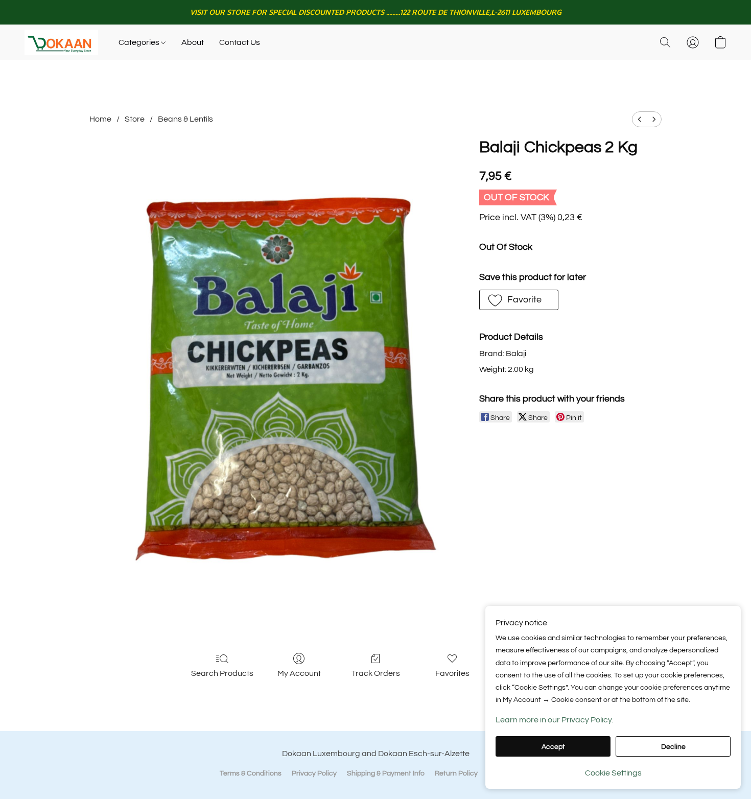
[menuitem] (639, 119)
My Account (299, 673)
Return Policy (456, 773)
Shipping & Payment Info (386, 773)
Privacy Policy (314, 773)
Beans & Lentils (185, 119)
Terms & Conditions (250, 773)
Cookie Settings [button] (613, 773)
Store (135, 119)
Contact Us (239, 42)
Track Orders (375, 673)
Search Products (222, 673)
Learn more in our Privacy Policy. (554, 720)
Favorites (452, 673)
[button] (61, 42)
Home (100, 119)
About (192, 42)
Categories (140, 42)
